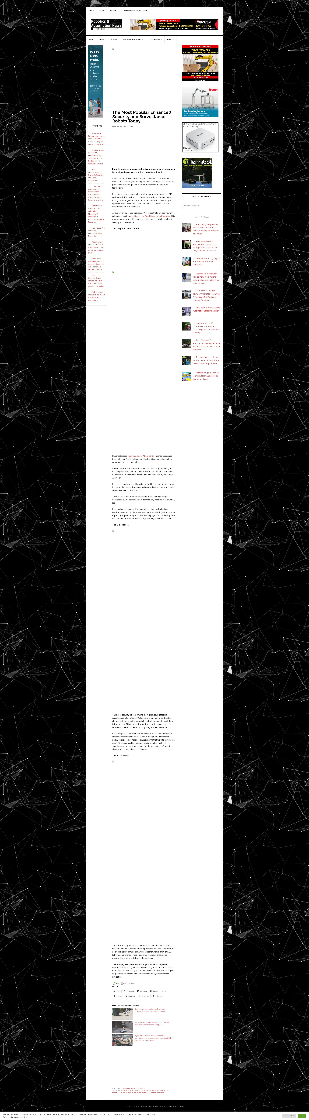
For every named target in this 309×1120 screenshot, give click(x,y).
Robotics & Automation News (106, 24)
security (126, 1093)
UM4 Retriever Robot (156, 1093)
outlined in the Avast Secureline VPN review (151, 216)
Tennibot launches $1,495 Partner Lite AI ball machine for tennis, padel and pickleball (96, 280)
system (144, 1093)
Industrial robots (129, 1088)
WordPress (173, 1106)
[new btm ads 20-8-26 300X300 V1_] (200, 80)
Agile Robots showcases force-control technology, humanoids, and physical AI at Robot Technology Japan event (154, 1038)
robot (120, 1093)
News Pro (145, 1106)
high (149, 1090)
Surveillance (135, 1093)
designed (133, 1090)
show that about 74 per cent (140, 456)
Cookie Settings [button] (289, 1116)
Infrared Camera (158, 1090)
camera (126, 1090)
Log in (181, 1106)
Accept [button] (302, 1116)
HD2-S (170, 967)
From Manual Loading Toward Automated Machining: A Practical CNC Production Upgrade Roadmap (96, 214)
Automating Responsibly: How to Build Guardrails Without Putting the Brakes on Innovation (96, 138)
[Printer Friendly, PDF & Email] (124, 983)
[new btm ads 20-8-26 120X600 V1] (95, 116)
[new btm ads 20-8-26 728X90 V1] (174, 29)
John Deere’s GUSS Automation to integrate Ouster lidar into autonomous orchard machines (96, 264)
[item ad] (200, 116)
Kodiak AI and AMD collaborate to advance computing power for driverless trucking (96, 247)
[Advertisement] (143, 147)
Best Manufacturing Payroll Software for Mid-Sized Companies (96, 175)
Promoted (141, 1088)
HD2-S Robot (142, 1090)
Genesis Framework (159, 1106)
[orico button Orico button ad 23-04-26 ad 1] (200, 151)
